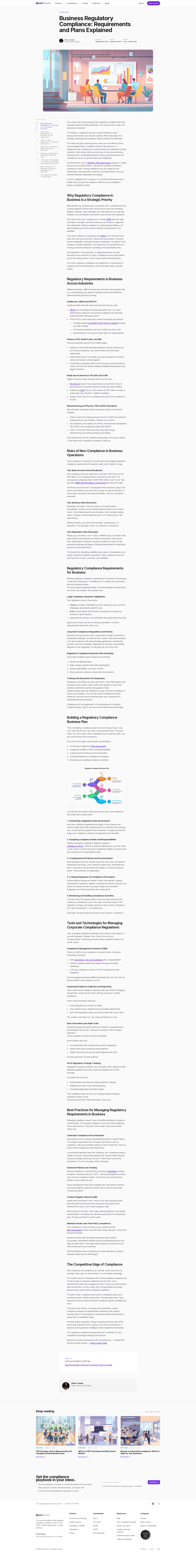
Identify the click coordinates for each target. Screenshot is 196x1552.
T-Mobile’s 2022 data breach (98, 163)
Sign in (141, 3)
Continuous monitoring (77, 1518)
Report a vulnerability (148, 1526)
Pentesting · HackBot (77, 1526)
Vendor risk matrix (123, 1526)
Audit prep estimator (124, 1539)
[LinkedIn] (153, 1503)
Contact (143, 1518)
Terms (151, 1549)
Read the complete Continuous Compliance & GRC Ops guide (88, 1365)
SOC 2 (95, 1518)
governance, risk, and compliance (88, 960)
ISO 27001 (97, 1522)
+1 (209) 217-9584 (71, 1504)
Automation (112, 1171)
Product (58, 3)
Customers (96, 3)
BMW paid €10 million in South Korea (91, 483)
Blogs (107, 3)
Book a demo (154, 3)
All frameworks (99, 1533)
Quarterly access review (126, 1535)
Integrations (73, 1529)
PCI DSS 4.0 (75, 384)
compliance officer (75, 846)
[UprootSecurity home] (43, 3)
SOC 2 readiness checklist (126, 1522)
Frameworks (71, 3)
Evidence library (75, 1522)
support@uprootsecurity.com (50, 1504)
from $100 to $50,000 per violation (103, 323)
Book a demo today (98, 1343)
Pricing (84, 3)
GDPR (108, 219)
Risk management (74, 1230)
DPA (158, 1549)
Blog (118, 1518)
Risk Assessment (98, 746)
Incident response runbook (123, 1530)
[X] (159, 1503)
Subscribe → (153, 1482)
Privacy (143, 1549)
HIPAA (103, 236)
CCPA (82, 390)
